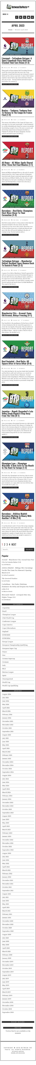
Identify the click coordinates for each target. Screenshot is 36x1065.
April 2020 (6, 948)
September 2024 (7, 772)
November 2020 (7, 924)
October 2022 (7, 846)
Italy (14, 169)
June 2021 (5, 901)
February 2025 (7, 755)
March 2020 (6, 951)
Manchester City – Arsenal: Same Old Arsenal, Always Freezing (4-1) (17, 314)
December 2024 (7, 762)
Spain (17, 220)
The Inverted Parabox (9, 578)
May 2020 (5, 945)
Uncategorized (7, 679)
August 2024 (6, 775)
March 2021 (6, 911)
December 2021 (7, 880)
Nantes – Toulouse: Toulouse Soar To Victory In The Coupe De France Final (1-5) (17, 112)
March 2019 (6, 992)
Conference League (9, 621)
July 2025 (5, 738)
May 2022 (5, 863)
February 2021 (7, 914)
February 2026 (7, 714)
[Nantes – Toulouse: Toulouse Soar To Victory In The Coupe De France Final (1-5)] (18, 99)
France (14, 119)
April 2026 (6, 708)
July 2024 (5, 779)
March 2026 (6, 711)
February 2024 (7, 796)
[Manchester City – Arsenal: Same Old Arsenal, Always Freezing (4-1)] (18, 301)
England (15, 67)
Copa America (7, 625)
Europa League (7, 641)
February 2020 (7, 955)
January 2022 (6, 877)
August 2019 (6, 975)
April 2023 (6, 826)
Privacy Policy (18, 1051)
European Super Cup (9, 648)
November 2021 (7, 884)
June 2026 (5, 701)
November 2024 (7, 765)
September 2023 (7, 813)
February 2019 (7, 995)
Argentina (6, 608)
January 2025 (6, 758)
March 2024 (6, 792)
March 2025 (6, 752)
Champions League (9, 614)
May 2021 (5, 904)
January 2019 (6, 999)
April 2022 (6, 867)
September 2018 (7, 1012)
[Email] (28, 17)
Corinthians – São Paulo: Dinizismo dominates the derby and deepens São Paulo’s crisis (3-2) (18, 586)
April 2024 (6, 789)
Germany (5, 662)
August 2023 (6, 816)
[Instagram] (24, 17)
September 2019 (7, 972)
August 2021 (6, 894)
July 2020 (5, 938)
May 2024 (5, 785)
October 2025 (7, 728)
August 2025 (6, 735)
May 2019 (5, 985)
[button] (5, 14)
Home (10, 30)
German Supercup (8, 658)
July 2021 (5, 897)
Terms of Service (18, 1052)
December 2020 (7, 921)
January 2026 (6, 718)
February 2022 (7, 873)
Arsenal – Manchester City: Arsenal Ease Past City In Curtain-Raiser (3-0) (18, 561)
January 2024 (6, 799)
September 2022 (7, 850)
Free (14, 220)
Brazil (4, 611)
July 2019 (5, 978)
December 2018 (7, 1002)
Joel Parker (7, 581)
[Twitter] (20, 17)
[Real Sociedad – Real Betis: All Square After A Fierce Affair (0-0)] (18, 349)
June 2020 (5, 941)
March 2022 (6, 870)
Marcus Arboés (8, 592)
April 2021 (6, 907)
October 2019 (7, 968)
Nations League (8, 672)
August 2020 (6, 934)
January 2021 (6, 917)
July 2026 (5, 697)
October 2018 (7, 1009)
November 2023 (7, 806)
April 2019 (6, 989)
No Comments (23, 67)
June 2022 (5, 860)
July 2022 (5, 857)
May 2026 (5, 704)
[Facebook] (16, 17)
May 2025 (5, 745)
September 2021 (7, 890)
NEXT (13, 544)
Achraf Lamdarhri (9, 575)
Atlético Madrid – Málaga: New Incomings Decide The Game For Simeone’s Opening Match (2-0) (17, 570)
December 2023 (7, 802)
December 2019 (7, 961)
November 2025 (7, 725)
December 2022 (7, 840)
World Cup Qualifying (10, 685)
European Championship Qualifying (15, 645)
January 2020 (6, 958)
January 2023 (6, 836)
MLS (4, 669)
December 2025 (7, 721)
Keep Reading (10, 84)
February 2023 (7, 833)
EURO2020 (6, 635)
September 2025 (7, 731)
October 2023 (7, 809)
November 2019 (7, 965)
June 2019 (5, 982)
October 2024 (7, 769)
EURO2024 (6, 638)
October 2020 (7, 928)
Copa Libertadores (9, 628)
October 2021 (7, 887)
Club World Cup (8, 618)
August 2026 (6, 694)
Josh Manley (7, 565)
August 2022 (6, 853)
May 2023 (5, 823)
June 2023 (5, 819)
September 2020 (7, 931)
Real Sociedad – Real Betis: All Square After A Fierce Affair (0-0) (16, 362)
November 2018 (7, 1005)
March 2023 (6, 829)
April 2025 (6, 748)
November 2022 (7, 843)
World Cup (6, 682)
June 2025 (5, 741)
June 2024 (5, 782)
